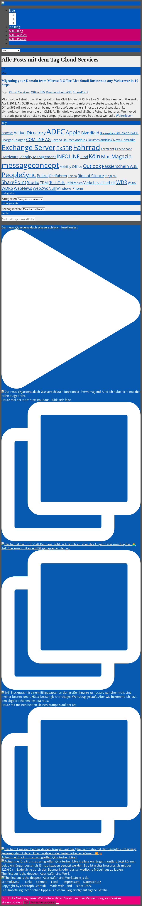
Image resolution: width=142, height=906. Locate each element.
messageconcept (30, 165)
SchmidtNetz (10, 882)
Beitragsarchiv (11, 209)
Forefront (107, 149)
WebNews (23, 188)
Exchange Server (28, 147)
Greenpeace (123, 149)
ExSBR (64, 148)
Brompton (107, 133)
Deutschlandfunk (75, 139)
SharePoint (80, 92)
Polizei (42, 175)
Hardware (9, 156)
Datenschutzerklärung (42, 902)
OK (26, 902)
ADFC (55, 132)
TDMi (44, 182)
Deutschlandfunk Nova (104, 139)
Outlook (92, 166)
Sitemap (41, 882)
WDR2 (132, 183)
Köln (94, 156)
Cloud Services (19, 92)
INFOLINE (68, 156)
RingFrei (110, 176)
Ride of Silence (91, 175)
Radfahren (58, 175)
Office (77, 166)
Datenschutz (92, 882)
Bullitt (134, 133)
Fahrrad (86, 147)
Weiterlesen (124, 116)
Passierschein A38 (58, 92)
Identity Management (37, 156)
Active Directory (29, 133)
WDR (121, 182)
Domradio (128, 140)
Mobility (65, 166)
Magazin (121, 156)
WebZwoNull (44, 188)
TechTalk (57, 182)
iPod (84, 156)
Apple (73, 132)
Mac (106, 156)
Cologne (19, 139)
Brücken (122, 132)
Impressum (72, 882)
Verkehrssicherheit (99, 182)
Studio (33, 182)
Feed (54, 882)
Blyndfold (90, 132)
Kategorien (9, 199)
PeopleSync (18, 174)
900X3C (7, 133)
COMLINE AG (38, 139)
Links (28, 882)
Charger (7, 140)
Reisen (72, 176)
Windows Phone (69, 188)
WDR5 (7, 188)
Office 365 (38, 92)
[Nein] (57, 903)
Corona (56, 139)
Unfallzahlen (74, 183)
